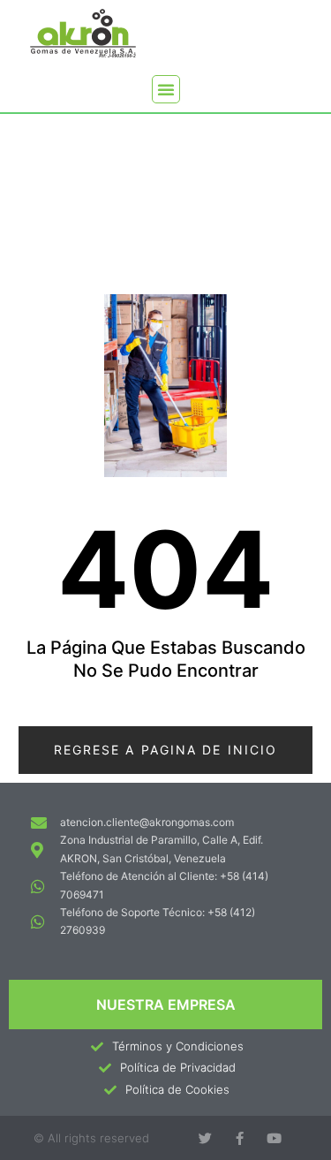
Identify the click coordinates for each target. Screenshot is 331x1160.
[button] (166, 89)
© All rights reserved (91, 1138)
